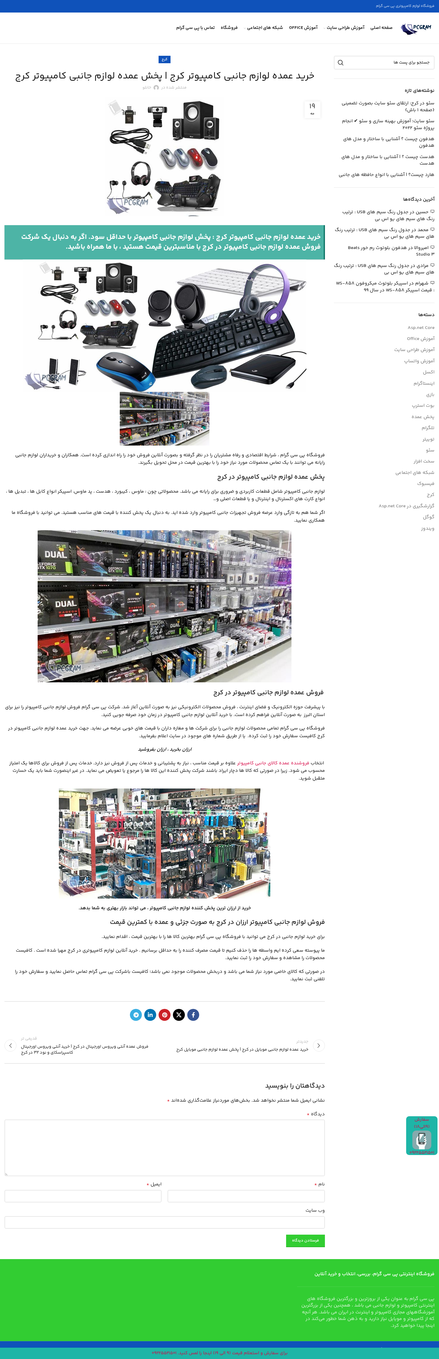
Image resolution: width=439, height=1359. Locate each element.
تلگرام (428, 428)
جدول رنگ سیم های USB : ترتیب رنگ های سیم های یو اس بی (388, 215)
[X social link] (179, 1015)
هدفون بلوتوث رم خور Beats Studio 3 (391, 251)
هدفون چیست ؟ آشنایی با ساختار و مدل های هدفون (389, 142)
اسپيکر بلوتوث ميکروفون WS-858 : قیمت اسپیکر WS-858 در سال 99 (385, 287)
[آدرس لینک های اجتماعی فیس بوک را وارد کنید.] (193, 1015)
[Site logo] (417, 28)
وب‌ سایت (315, 1210)
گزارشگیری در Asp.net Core (407, 506)
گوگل (429, 517)
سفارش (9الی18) (422, 1123)
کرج (165, 59)
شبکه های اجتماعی (415, 473)
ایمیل (154, 1184)
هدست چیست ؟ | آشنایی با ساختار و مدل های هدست (388, 160)
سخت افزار (424, 461)
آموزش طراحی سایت (414, 350)
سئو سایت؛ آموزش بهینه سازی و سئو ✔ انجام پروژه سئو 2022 (388, 125)
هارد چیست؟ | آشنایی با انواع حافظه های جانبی (387, 175)
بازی (430, 395)
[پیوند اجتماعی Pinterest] (165, 1015)
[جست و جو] (341, 62)
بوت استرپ (423, 406)
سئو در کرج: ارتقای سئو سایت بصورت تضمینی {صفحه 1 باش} (388, 107)
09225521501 (421, 1152)
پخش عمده (423, 417)
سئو (430, 450)
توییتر (429, 439)
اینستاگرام (424, 384)
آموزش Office (421, 339)
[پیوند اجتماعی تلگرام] (136, 1015)
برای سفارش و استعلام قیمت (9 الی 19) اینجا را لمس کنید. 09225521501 (220, 1353)
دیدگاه (316, 1114)
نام (319, 1184)
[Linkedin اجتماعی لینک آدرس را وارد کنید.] (150, 1015)
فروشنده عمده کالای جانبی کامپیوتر (273, 763)
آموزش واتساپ (419, 361)
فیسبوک (426, 484)
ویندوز (428, 528)
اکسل (429, 372)
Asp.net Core (421, 328)
